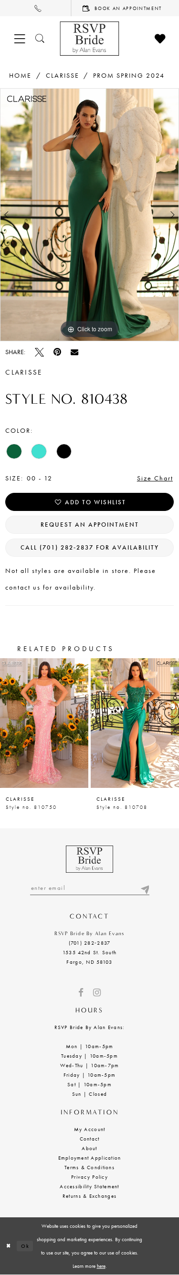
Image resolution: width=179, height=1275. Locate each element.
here (101, 1266)
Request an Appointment (90, 524)
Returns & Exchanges (89, 1196)
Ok (25, 1246)
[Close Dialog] (8, 1246)
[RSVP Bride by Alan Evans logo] (89, 38)
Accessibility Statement (89, 1186)
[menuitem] (36, 8)
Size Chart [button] (155, 478)
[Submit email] (144, 888)
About (89, 1148)
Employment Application (89, 1157)
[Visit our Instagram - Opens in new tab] (97, 992)
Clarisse (62, 75)
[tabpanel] (89, 214)
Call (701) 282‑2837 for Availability (90, 547)
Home (20, 75)
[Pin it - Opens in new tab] (57, 352)
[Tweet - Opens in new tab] (39, 352)
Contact (90, 1138)
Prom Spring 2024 (129, 75)
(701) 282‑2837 (90, 942)
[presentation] (44, 723)
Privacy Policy (89, 1176)
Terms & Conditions (89, 1167)
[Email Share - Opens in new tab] (74, 352)
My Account (89, 1129)
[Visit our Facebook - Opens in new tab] (81, 992)
